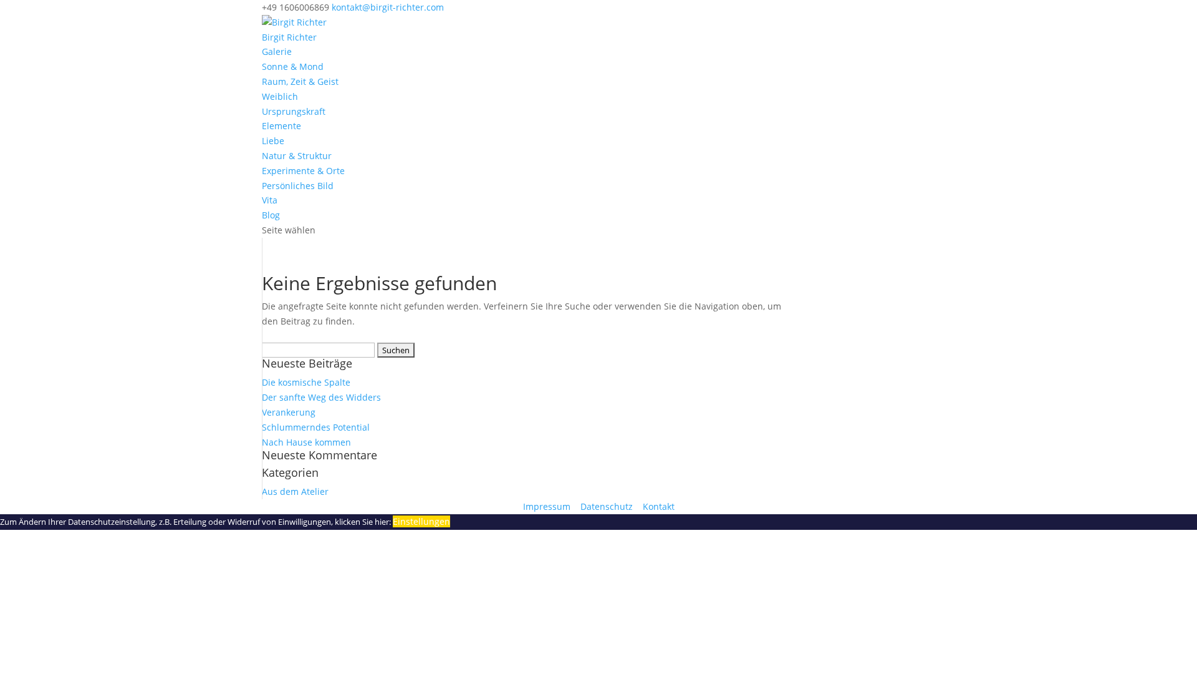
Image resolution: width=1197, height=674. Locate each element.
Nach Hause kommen (306, 442)
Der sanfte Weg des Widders (321, 397)
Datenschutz (607, 506)
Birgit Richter (289, 37)
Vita (269, 200)
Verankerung (288, 412)
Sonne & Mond (293, 66)
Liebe (273, 141)
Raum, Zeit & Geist (300, 81)
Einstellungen (421, 521)
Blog (271, 215)
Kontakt (659, 506)
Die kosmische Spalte (306, 382)
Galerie (277, 51)
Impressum (548, 506)
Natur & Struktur (297, 156)
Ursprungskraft (293, 111)
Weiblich (280, 96)
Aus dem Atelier (295, 491)
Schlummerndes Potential (316, 427)
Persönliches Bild (298, 186)
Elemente (281, 126)
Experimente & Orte (303, 171)
